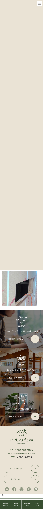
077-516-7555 (24, 457)
